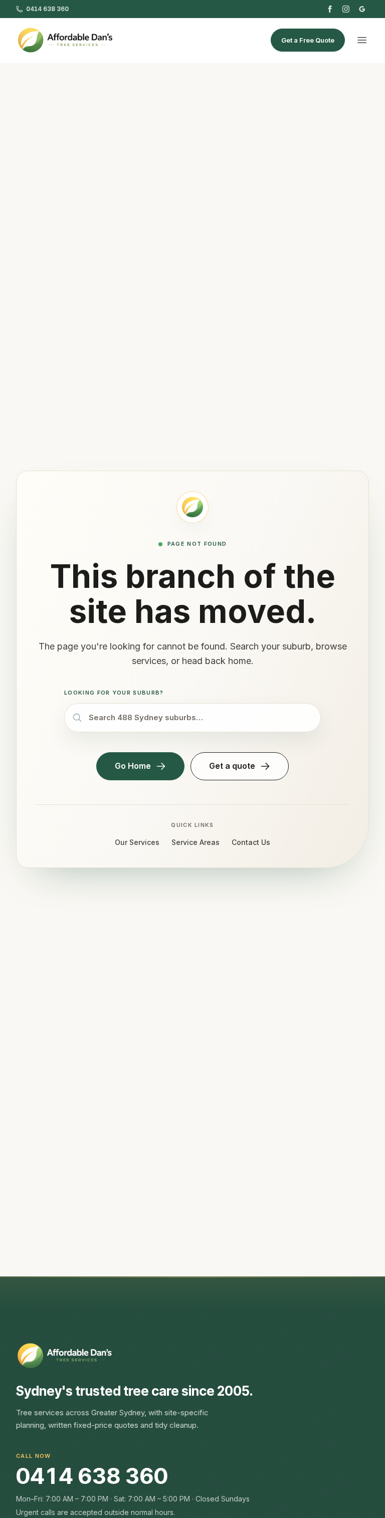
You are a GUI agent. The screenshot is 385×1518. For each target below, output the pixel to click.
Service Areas (195, 842)
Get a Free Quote (307, 40)
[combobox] (192, 717)
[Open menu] (362, 40)
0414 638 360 (92, 1475)
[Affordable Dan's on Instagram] (346, 9)
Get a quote (232, 766)
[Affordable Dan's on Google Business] (362, 9)
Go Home (133, 766)
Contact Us (251, 842)
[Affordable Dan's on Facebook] (330, 9)
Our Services (137, 842)
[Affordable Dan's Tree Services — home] (65, 40)
